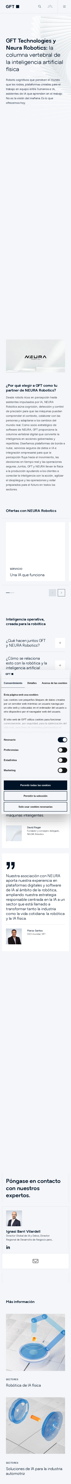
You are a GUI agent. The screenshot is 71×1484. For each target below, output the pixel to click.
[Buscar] (39, 6)
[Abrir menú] (64, 6)
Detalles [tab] (32, 683)
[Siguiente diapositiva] (61, 592)
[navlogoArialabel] (12, 7)
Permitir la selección (35, 795)
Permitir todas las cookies (35, 785)
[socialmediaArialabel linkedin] (8, 1247)
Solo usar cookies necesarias (35, 806)
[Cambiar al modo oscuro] (50, 6)
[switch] (62, 750)
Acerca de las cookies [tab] (54, 683)
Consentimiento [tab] (13, 683)
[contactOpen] (35, 1261)
